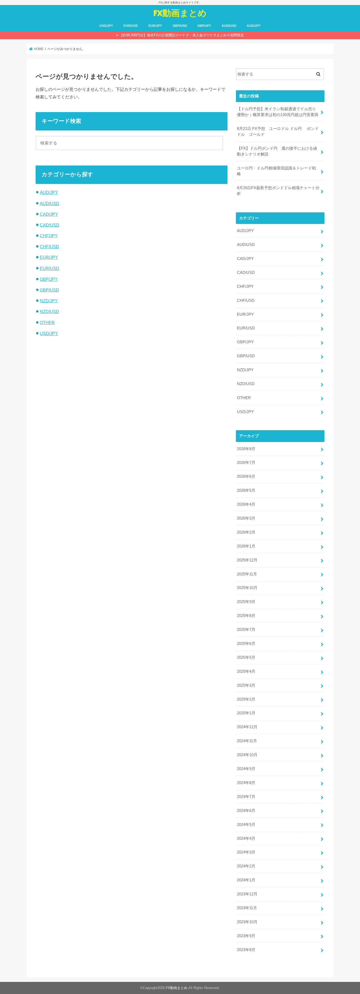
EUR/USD (130, 26)
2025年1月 (246, 713)
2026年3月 (246, 518)
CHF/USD (49, 246)
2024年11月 (247, 741)
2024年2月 (246, 866)
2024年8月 (246, 783)
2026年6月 (246, 476)
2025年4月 (246, 671)
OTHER (47, 322)
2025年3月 (246, 685)
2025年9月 (246, 602)
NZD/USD (49, 311)
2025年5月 (246, 657)
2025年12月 (247, 560)
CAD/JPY (49, 214)
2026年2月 (246, 532)
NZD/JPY (49, 300)
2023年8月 (246, 950)
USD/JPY (106, 26)
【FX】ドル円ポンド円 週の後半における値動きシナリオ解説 (277, 151)
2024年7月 (246, 797)
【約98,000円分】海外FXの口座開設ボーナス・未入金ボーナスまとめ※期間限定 (181, 35)
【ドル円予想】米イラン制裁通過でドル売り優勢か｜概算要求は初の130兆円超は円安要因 (277, 112)
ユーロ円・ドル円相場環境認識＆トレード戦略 (276, 171)
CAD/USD (49, 225)
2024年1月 (246, 880)
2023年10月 (247, 922)
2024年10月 (247, 755)
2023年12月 (247, 894)
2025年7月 (246, 629)
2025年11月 (247, 574)
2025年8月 (246, 616)
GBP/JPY (204, 26)
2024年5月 (246, 824)
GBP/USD (180, 26)
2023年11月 (247, 908)
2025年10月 (247, 588)
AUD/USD (229, 26)
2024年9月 (246, 769)
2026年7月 (246, 462)
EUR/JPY (155, 26)
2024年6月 (246, 811)
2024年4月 (246, 838)
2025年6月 (246, 643)
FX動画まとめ (180, 13)
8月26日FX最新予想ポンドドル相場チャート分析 (278, 191)
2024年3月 (246, 852)
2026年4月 (246, 504)
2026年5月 (246, 490)
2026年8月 (246, 449)
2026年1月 (246, 546)
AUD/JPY (254, 26)
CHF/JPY (49, 235)
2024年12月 (247, 727)
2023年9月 (246, 936)
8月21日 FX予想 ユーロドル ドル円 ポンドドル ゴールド (278, 132)
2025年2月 (246, 699)
